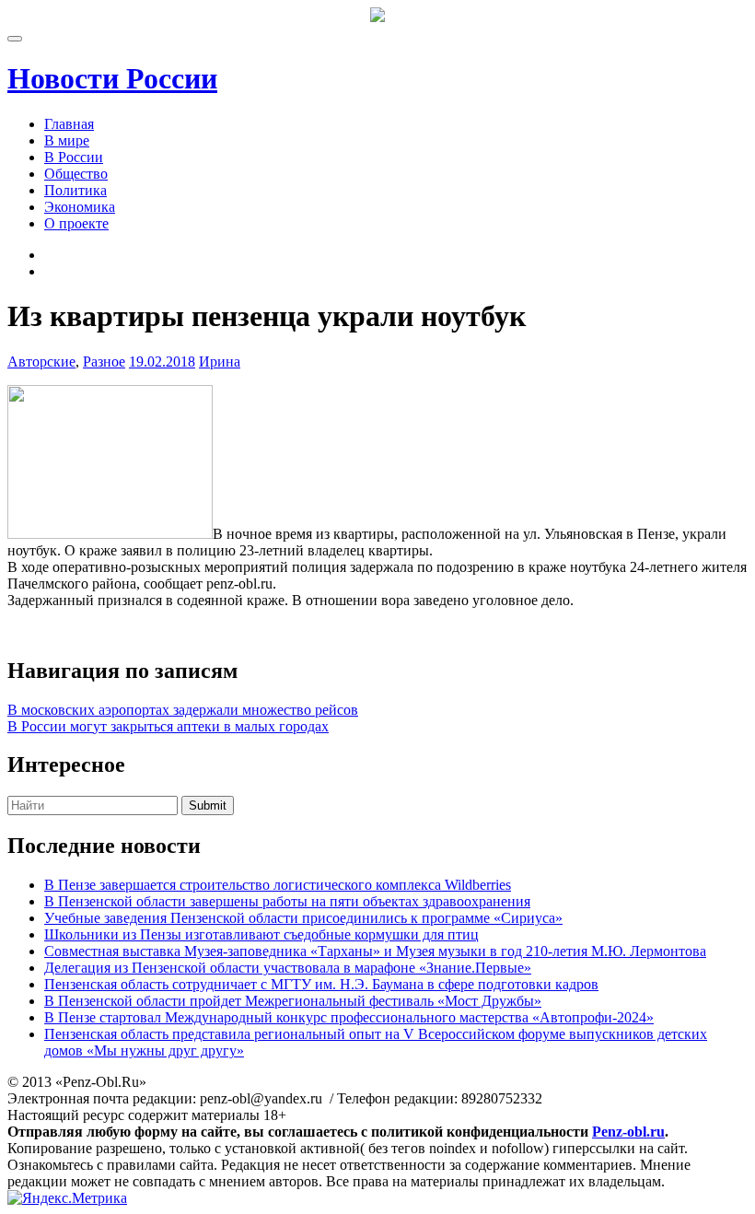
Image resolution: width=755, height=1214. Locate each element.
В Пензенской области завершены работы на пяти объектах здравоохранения (287, 901)
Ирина (219, 361)
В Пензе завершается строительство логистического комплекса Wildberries (277, 885)
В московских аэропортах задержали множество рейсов (182, 710)
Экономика (79, 207)
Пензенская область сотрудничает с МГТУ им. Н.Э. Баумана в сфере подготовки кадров (321, 984)
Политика (75, 190)
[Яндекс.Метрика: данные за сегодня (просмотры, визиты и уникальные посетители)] (67, 1198)
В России (73, 157)
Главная (69, 124)
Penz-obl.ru (628, 1131)
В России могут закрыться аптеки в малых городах (168, 726)
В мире (66, 140)
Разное (104, 361)
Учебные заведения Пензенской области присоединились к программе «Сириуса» (303, 918)
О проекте (76, 223)
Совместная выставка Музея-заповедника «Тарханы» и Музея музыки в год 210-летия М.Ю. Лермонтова (375, 951)
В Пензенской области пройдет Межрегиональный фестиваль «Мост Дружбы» (292, 1001)
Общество (76, 173)
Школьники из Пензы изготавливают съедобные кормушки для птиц (261, 934)
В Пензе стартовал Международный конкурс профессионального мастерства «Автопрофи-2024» (349, 1017)
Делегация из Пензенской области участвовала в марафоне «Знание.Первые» (287, 967)
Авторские (41, 361)
